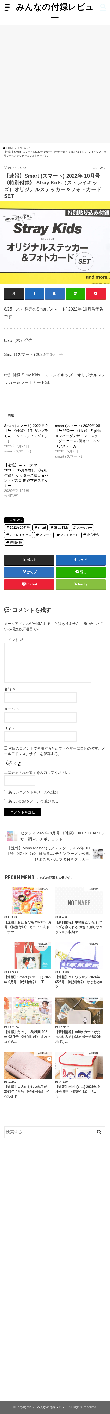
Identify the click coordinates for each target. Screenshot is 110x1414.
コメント (13, 640)
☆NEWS (15, 520)
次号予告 (93, 535)
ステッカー (84, 527)
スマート (46, 535)
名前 (10, 689)
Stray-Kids (61, 527)
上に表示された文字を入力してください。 (38, 772)
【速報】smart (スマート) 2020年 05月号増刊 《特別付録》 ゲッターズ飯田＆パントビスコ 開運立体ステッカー (26, 475)
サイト (9, 729)
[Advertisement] (55, 84)
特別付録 (16, 542)
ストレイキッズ (20, 535)
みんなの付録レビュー (55, 12)
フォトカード (69, 535)
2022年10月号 (20, 527)
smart (42, 527)
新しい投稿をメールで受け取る (33, 801)
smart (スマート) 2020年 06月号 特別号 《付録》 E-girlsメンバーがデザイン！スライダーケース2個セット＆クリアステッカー (78, 436)
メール (11, 709)
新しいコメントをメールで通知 (33, 792)
